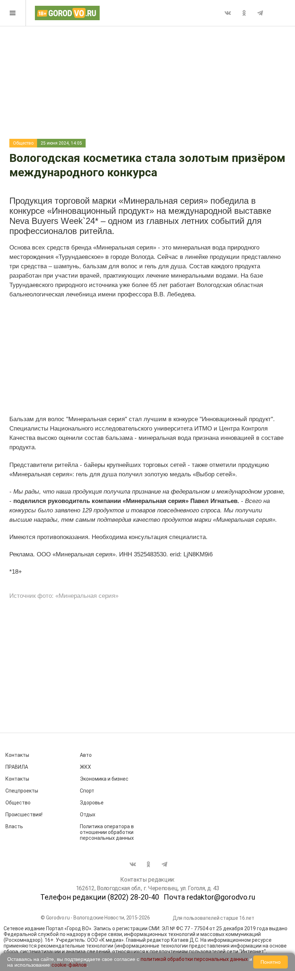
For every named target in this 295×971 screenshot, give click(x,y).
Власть (14, 826)
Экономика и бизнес (104, 779)
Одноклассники (244, 13)
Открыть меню (13, 13)
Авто (86, 755)
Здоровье (92, 803)
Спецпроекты (21, 791)
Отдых (87, 814)
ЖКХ (85, 767)
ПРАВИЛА (16, 767)
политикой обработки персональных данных (194, 959)
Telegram (260, 13)
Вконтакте (227, 13)
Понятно (270, 962)
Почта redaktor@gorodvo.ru (209, 897)
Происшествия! (23, 814)
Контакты (17, 755)
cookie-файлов (69, 965)
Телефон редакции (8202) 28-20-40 (99, 897)
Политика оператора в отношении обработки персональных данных (107, 832)
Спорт (87, 791)
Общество (23, 143)
